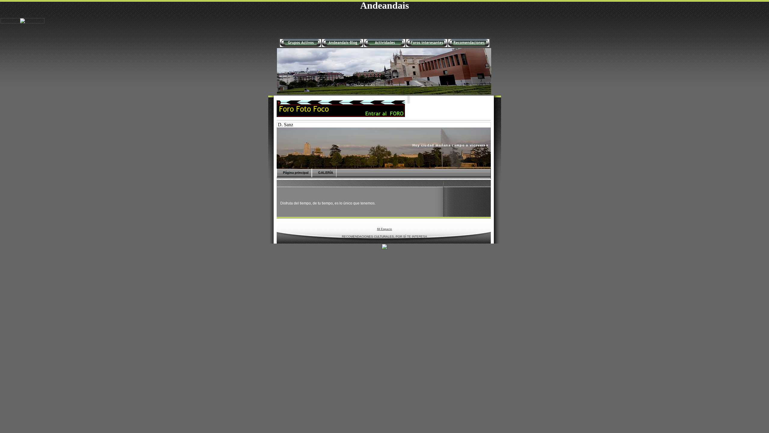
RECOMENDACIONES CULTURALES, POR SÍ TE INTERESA (384, 236)
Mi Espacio (384, 229)
